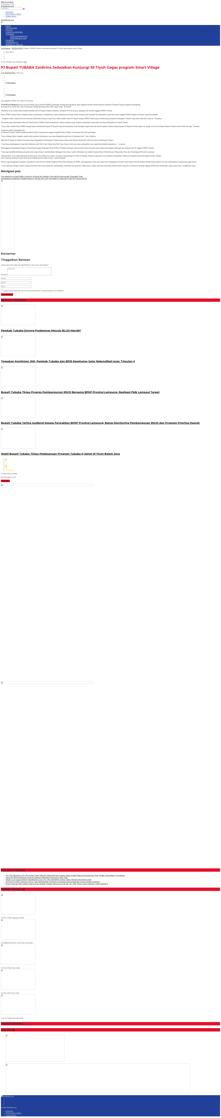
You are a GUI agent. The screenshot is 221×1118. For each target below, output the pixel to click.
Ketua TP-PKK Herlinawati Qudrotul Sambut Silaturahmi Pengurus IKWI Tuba (37, 878)
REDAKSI (9, 1111)
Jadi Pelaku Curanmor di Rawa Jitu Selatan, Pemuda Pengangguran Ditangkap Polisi (42, 176)
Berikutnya (10, 470)
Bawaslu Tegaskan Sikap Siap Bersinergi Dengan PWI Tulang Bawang (29, 941)
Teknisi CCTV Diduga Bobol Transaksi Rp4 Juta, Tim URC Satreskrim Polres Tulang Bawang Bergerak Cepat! (49, 880)
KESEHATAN (9, 73)
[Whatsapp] (11, 83)
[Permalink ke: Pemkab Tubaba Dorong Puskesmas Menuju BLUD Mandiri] (18, 324)
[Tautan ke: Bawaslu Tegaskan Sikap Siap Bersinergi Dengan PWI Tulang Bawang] (18, 939)
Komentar (4, 275)
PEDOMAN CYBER (13, 1113)
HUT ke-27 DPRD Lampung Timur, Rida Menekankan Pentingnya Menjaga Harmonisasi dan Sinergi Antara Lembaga (53, 882)
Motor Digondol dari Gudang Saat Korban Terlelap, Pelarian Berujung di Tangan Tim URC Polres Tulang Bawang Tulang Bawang (57, 884)
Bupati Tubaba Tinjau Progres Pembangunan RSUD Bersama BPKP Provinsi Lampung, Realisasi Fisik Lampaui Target (80, 392)
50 (6, 468)
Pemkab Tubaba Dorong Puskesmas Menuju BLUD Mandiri (41, 330)
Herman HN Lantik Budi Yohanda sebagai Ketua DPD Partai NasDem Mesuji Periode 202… (37, 1016)
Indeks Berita (11, 1115)
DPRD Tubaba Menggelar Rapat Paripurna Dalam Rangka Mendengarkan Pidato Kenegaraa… (38, 916)
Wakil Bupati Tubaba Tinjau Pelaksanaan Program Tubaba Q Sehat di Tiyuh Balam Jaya (60, 453)
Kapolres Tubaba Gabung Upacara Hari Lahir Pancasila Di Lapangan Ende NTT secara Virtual (44, 179)
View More (5, 481)
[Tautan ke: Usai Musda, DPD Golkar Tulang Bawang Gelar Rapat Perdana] (18, 964)
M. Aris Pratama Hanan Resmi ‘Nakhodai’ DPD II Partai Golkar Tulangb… (29, 991)
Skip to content (7, 2)
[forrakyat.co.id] (7, 6)
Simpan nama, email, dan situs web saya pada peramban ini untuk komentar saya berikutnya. (34, 291)
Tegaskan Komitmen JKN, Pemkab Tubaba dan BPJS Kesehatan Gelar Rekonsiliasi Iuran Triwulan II (68, 361)
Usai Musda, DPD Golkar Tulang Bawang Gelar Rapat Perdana (26, 966)
